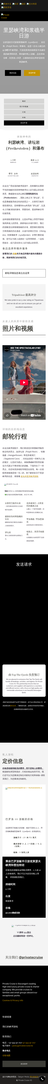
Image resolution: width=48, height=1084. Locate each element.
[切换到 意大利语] (31, 4)
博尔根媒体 (34, 1077)
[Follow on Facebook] (9, 1005)
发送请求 (24, 1064)
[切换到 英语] (15, 4)
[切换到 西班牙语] (6, 7)
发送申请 (32, 73)
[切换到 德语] (22, 4)
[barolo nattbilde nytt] (24, 787)
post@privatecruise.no (22, 1046)
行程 (24, 112)
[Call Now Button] (42, 1079)
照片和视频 (24, 106)
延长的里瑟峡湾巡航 (29, 476)
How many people (14, 589)
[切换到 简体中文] (6, 4)
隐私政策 (13, 706)
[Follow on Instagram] (4, 1005)
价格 (24, 117)
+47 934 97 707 (28, 1043)
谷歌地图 (6, 1055)
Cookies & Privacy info (12, 1000)
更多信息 (12, 73)
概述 (24, 101)
